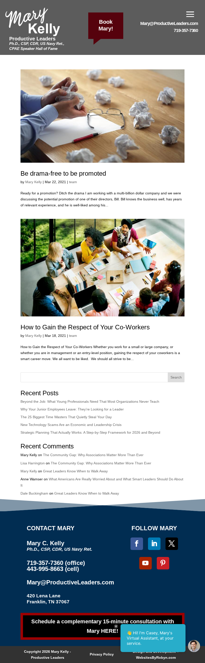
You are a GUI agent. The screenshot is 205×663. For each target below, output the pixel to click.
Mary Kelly (33, 182)
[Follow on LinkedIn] (154, 543)
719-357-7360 (186, 30)
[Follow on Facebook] (136, 543)
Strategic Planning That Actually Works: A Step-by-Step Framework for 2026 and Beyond (90, 432)
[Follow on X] (172, 543)
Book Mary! (105, 25)
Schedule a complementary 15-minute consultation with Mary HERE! (102, 626)
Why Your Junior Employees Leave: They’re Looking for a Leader (72, 409)
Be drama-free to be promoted (63, 173)
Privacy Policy (102, 654)
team (73, 182)
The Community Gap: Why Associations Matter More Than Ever (93, 455)
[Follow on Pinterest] (163, 563)
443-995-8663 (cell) (53, 568)
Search (176, 377)
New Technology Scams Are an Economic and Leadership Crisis (71, 425)
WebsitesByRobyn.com (156, 658)
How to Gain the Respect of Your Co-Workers (85, 327)
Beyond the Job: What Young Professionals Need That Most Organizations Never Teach (89, 401)
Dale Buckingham (34, 493)
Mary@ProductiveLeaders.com (169, 23)
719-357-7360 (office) (56, 562)
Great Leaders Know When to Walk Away (75, 471)
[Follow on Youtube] (145, 563)
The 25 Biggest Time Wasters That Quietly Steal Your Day (66, 417)
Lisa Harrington (32, 463)
